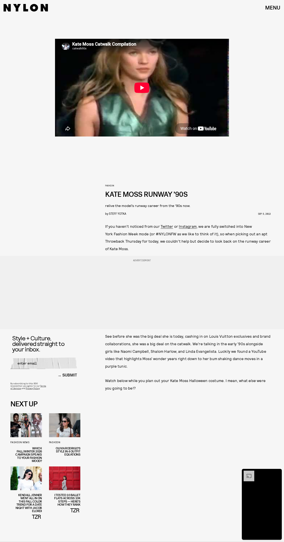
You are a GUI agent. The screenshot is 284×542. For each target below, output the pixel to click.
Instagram (188, 226)
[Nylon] (26, 8)
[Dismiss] (276, 473)
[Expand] (246, 473)
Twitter (167, 226)
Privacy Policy (33, 388)
